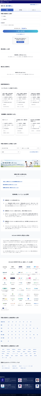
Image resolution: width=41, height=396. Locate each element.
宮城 (20, 321)
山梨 (23, 328)
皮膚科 (12, 355)
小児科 (21, 353)
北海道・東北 (3, 321)
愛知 (37, 328)
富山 (12, 328)
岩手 (16, 321)
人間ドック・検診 (4, 357)
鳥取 (8, 334)
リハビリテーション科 (15, 353)
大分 (23, 337)
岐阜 (30, 328)
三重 (8, 331)
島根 (12, 334)
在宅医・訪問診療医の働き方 (6, 368)
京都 (15, 331)
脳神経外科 (34, 351)
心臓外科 (24, 351)
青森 (12, 321)
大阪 (19, 331)
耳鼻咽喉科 (7, 355)
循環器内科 (13, 349)
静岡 (33, 328)
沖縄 (34, 337)
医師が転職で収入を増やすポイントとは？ (10, 184)
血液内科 (24, 349)
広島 (19, 334)
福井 (19, 328)
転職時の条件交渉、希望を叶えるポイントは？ (11, 187)
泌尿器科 (16, 355)
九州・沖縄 (2, 337)
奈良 (26, 331)
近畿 (1, 331)
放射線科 (21, 355)
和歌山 (30, 331)
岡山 (15, 334)
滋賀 (12, 331)
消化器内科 (8, 349)
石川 (15, 328)
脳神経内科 (34, 349)
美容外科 (35, 355)
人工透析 (26, 355)
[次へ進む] (40, 100)
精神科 (35, 353)
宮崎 (26, 337)
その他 (10, 357)
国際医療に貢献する (23, 368)
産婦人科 (26, 353)
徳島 (26, 334)
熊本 (19, 337)
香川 (30, 334)
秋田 (23, 321)
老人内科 (8, 351)
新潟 (8, 328)
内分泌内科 (3, 351)
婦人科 (30, 353)
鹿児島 (30, 337)
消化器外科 (18, 351)
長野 (26, 328)
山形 (27, 321)
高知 (37, 334)
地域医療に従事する (15, 368)
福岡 (8, 337)
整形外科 (3, 353)
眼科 (2, 355)
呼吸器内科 (19, 349)
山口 (23, 334)
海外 (1, 341)
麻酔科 (31, 355)
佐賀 (12, 337)
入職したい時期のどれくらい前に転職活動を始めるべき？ (12, 181)
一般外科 (13, 351)
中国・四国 (2, 334)
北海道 (9, 321)
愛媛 (33, 334)
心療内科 (29, 349)
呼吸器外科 (29, 351)
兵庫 (23, 331)
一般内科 (3, 349)
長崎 (15, 337)
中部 (1, 328)
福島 (30, 321)
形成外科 (8, 353)
